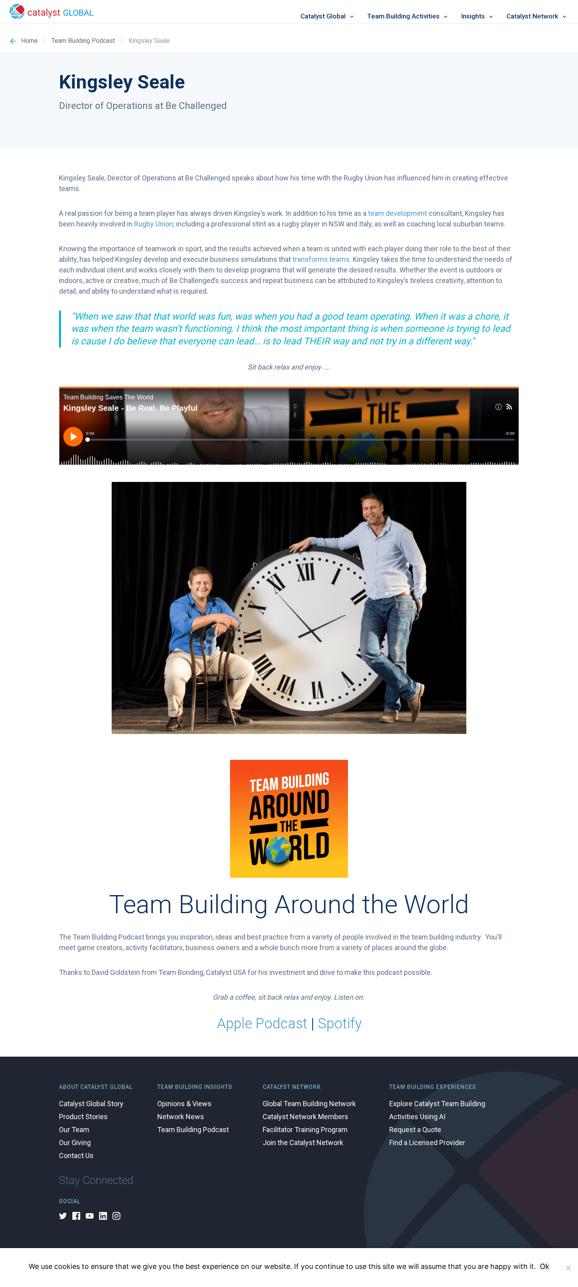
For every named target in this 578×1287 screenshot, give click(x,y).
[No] (568, 1268)
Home (29, 41)
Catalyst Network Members (305, 1116)
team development (397, 213)
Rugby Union (153, 224)
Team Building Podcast (83, 41)
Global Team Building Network (309, 1103)
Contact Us (76, 1155)
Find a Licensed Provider (427, 1142)
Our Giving (75, 1142)
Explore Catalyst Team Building (437, 1103)
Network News (180, 1116)
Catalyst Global (323, 16)
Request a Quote (415, 1129)
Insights (473, 16)
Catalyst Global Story (91, 1103)
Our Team (74, 1129)
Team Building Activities (403, 16)
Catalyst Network (532, 16)
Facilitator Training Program (305, 1129)
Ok (544, 1266)
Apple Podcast (262, 1023)
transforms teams (321, 259)
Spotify (340, 1023)
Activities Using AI (417, 1116)
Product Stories (83, 1116)
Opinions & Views (184, 1103)
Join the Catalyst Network (303, 1142)
